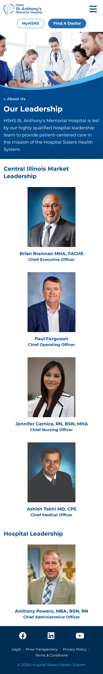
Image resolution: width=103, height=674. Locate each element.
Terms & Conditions (51, 655)
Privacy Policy (74, 649)
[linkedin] (51, 636)
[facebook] (23, 636)
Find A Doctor (67, 23)
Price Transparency (42, 649)
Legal (16, 649)
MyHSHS (30, 23)
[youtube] (80, 636)
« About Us (15, 99)
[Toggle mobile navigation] (93, 9)
